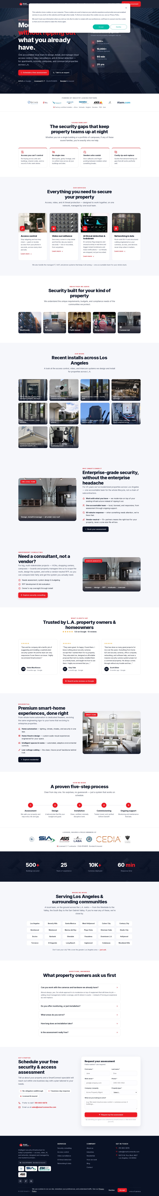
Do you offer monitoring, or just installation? (60, 1006)
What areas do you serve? (53, 1015)
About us (90, 1148)
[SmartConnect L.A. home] (24, 4)
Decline (118, 27)
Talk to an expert (62, 73)
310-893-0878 (41, 1103)
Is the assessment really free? (54, 1032)
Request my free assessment (112, 1115)
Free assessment (131, 4)
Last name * (116, 1069)
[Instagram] (20, 1181)
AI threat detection (64, 1160)
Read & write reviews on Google (81, 681)
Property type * (117, 1088)
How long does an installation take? (57, 1023)
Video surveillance (64, 1156)
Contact (90, 1167)
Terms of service (134, 1191)
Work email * (89, 1078)
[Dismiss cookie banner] (126, 8)
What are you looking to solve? (95, 1098)
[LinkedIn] (31, 1181)
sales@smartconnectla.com (44, 1107)
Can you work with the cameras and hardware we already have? (70, 987)
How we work (92, 1160)
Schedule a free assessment (35, 73)
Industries (90, 1152)
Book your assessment (96, 529)
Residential (91, 1156)
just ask (103, 950)
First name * (89, 1069)
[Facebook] (26, 1181)
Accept (101, 27)
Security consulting (64, 1148)
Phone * (114, 1078)
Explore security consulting (34, 595)
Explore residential (31, 760)
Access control (63, 1152)
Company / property (91, 1088)
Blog (88, 1163)
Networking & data (64, 1163)
